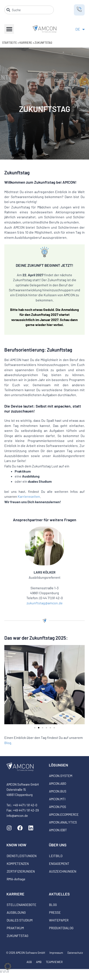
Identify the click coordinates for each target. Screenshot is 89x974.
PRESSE (55, 912)
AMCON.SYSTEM (60, 776)
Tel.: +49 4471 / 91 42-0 (21, 805)
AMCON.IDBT (58, 830)
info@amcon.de (17, 815)
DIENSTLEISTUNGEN (22, 856)
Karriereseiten (29, 496)
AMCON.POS (57, 807)
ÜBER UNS (58, 844)
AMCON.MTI (57, 799)
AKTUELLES (59, 894)
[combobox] (29, 10)
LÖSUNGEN (58, 765)
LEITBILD (55, 856)
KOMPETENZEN (18, 863)
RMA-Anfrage (16, 879)
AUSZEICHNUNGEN (62, 871)
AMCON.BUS (57, 791)
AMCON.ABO (57, 783)
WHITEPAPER (58, 920)
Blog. (8, 743)
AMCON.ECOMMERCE (64, 814)
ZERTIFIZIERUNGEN (21, 871)
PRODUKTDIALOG (61, 928)
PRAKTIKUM (15, 928)
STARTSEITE (9, 42)
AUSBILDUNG (16, 912)
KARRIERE (25, 42)
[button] (9, 29)
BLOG (53, 905)
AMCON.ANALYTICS (63, 822)
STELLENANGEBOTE (21, 905)
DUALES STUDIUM (20, 920)
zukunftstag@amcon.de (45, 603)
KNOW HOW (16, 844)
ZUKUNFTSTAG (17, 936)
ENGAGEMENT (59, 863)
